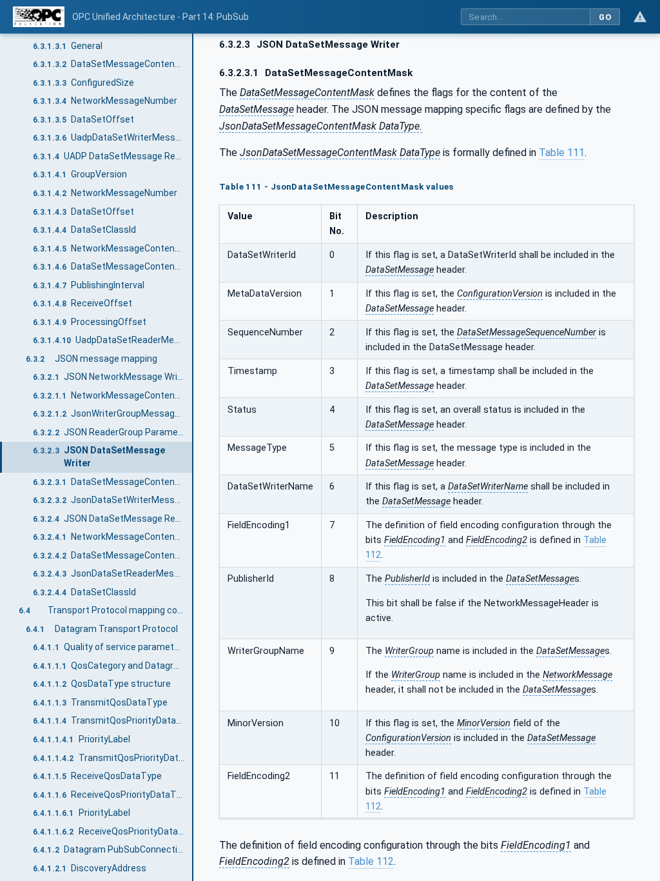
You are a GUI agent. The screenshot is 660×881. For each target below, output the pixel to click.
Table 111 (562, 152)
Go (605, 17)
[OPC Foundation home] (38, 16)
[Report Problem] (640, 17)
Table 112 (371, 861)
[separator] (193, 457)
